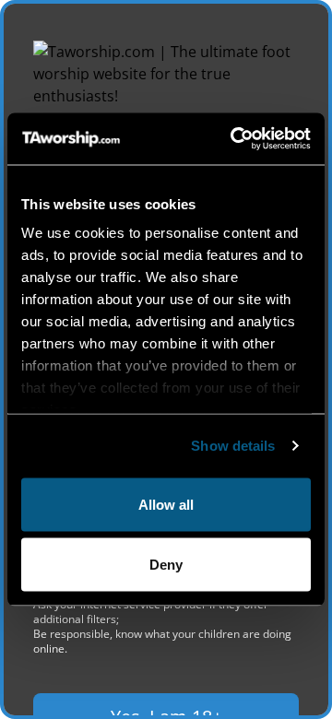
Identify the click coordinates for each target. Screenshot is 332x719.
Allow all (166, 504)
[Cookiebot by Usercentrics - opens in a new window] (234, 139)
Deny (166, 564)
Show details (233, 446)
